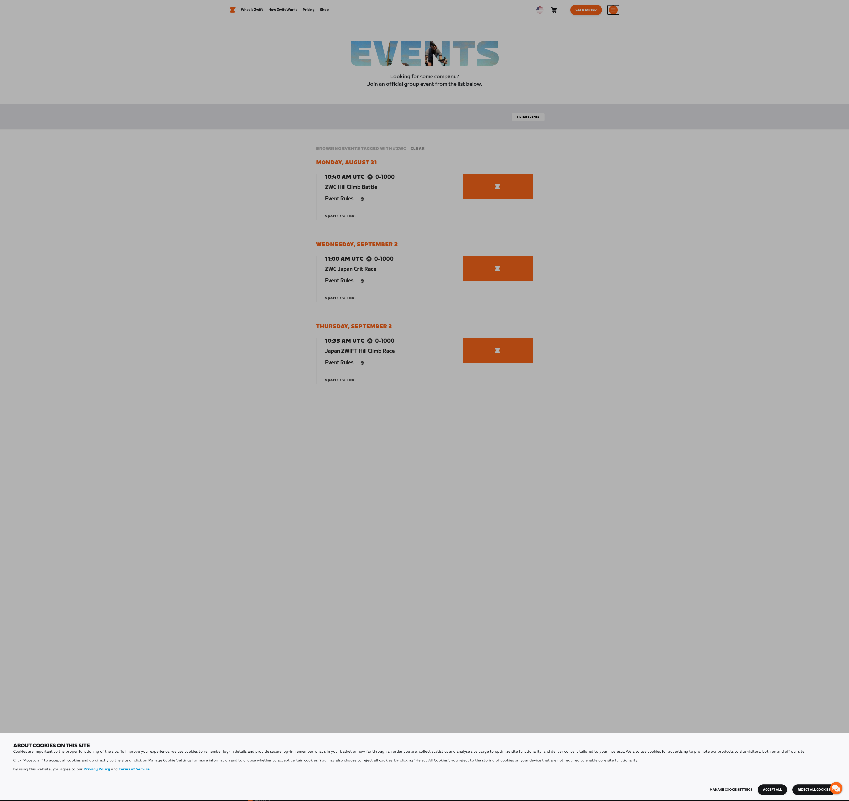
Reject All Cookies (814, 789)
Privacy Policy (97, 769)
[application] (836, 788)
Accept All (772, 789)
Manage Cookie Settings (731, 789)
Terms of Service (134, 769)
